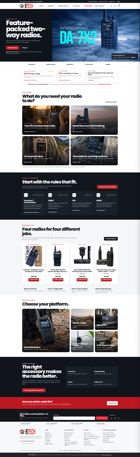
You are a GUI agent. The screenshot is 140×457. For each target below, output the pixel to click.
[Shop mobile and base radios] (82, 319)
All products (47, 433)
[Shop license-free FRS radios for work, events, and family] (94, 120)
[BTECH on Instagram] (115, 418)
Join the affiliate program (108, 436)
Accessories (76, 6)
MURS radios (67, 440)
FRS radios (66, 438)
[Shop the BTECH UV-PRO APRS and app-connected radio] (45, 150)
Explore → (134, 57)
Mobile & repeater (63, 6)
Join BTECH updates (102, 418)
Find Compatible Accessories (34, 390)
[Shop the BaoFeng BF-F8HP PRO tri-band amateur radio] (45, 120)
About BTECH (106, 440)
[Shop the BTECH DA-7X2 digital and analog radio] (94, 150)
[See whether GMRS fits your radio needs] (57, 203)
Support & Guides (99, 6)
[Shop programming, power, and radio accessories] (82, 341)
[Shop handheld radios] (46, 330)
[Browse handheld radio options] (55, 6)
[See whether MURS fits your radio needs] (106, 203)
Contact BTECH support (28, 441)
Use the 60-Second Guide (107, 187)
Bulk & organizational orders (109, 434)
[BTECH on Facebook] (111, 418)
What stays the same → (105, 84)
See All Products (110, 239)
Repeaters (70, 64)
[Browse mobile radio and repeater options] (70, 6)
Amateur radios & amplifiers (70, 442)
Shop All (41, 6)
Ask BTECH (112, 403)
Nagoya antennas (49, 444)
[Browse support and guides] (105, 6)
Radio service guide (93, 1)
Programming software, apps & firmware (91, 439)
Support (118, 1)
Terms (60, 450)
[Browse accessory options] (81, 6)
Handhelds (51, 6)
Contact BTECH (87, 441)
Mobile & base (48, 436)
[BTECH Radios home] (28, 6)
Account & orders (88, 443)
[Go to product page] (33, 256)
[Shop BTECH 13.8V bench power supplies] (106, 341)
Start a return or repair (89, 434)
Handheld (32, 64)
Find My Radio (88, 6)
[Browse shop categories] (45, 6)
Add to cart (34, 279)
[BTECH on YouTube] (118, 418)
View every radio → (112, 102)
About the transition (106, 455)
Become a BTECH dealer (108, 433)
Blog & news (112, 1)
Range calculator (103, 1)
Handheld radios (48, 434)
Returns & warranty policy (74, 450)
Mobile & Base (50, 64)
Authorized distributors (89, 445)
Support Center (87, 433)
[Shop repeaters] (106, 319)
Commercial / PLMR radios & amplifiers (70, 444)
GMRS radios (67, 436)
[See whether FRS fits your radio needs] (82, 203)
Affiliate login (106, 438)
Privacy (65, 450)
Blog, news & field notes (108, 442)
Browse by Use (12, 48)
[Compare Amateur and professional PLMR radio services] (33, 203)
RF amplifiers (48, 440)
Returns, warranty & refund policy (91, 436)
